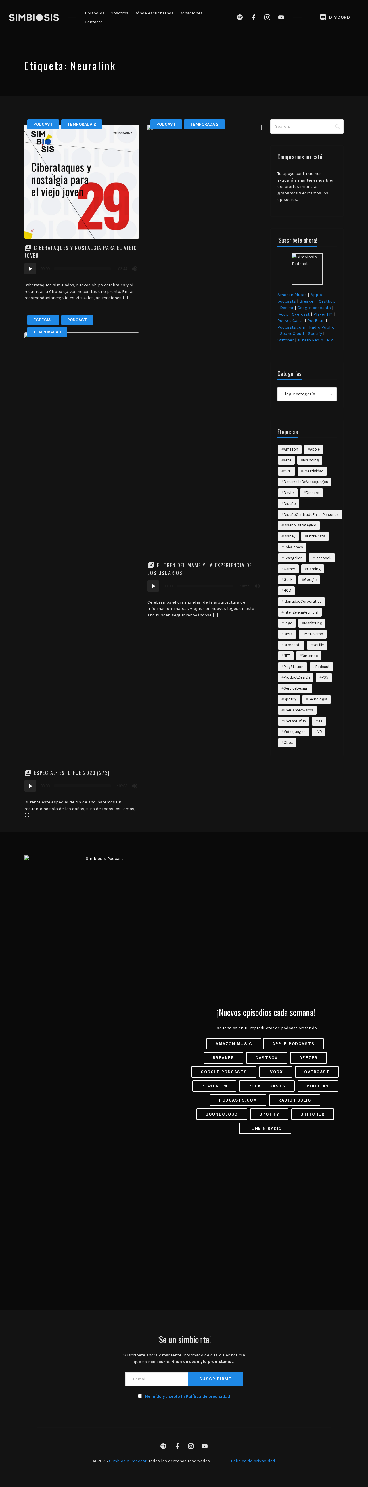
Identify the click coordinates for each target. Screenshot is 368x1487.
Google (310, 579)
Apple (315, 449)
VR (319, 732)
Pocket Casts (290, 320)
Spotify (315, 333)
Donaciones (191, 13)
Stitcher (285, 340)
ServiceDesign (296, 688)
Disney (289, 536)
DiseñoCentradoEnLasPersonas (311, 514)
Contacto (94, 21)
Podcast (43, 124)
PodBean (316, 320)
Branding (311, 460)
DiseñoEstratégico (300, 525)
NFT (287, 656)
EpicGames (293, 547)
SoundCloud (292, 333)
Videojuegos (295, 732)
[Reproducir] (30, 268)
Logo (288, 623)
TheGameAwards (298, 710)
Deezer (287, 307)
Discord (338, 17)
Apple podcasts (293, 1043)
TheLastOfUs (295, 721)
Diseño (290, 503)
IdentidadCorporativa (302, 601)
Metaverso (313, 634)
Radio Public (321, 327)
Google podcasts (314, 307)
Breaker (307, 301)
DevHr (289, 492)
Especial (43, 319)
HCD (287, 590)
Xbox (288, 742)
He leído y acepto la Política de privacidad (187, 1396)
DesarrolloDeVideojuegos (306, 482)
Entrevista (316, 536)
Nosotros (119, 13)
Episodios (95, 13)
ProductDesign (297, 677)
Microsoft (292, 645)
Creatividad (313, 471)
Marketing (313, 623)
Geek (288, 579)
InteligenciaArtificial (301, 612)
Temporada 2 (81, 124)
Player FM (323, 314)
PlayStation (294, 667)
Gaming (314, 569)
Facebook (323, 558)
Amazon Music (292, 294)
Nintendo (310, 656)
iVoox (282, 314)
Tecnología (317, 699)
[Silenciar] (134, 268)
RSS (331, 340)
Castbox (327, 301)
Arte (287, 460)
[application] (81, 268)
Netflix (318, 645)
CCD (288, 471)
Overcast (301, 314)
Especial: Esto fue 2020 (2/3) (72, 772)
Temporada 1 (47, 332)
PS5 (325, 677)
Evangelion (293, 558)
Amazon (291, 449)
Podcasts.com (291, 327)
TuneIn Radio (310, 340)
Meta (288, 634)
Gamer (289, 569)
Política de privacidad (253, 1460)
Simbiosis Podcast (128, 1460)
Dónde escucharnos (154, 13)
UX (320, 721)
